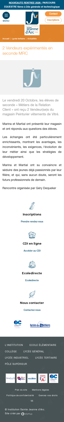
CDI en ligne (32, 242)
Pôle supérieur (16, 364)
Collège (11, 351)
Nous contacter (32, 301)
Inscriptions (53, 20)
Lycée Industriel (17, 357)
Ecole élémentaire (43, 345)
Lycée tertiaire (46, 357)
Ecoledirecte (32, 271)
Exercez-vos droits (48, 395)
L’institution (14, 345)
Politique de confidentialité (20, 395)
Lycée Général (33, 351)
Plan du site (21, 390)
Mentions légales (40, 390)
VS (32, 401)
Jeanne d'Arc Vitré (32, 22)
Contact (53, 13)
